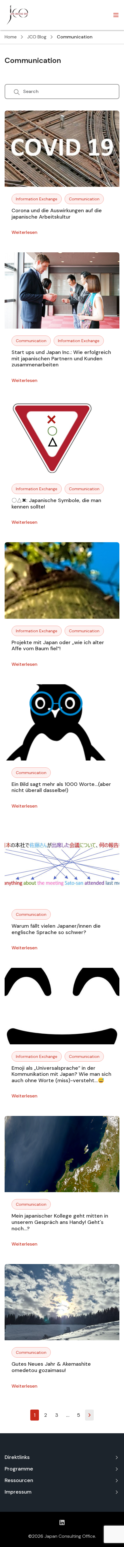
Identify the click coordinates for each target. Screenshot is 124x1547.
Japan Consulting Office (69, 1536)
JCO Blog (36, 37)
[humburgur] (115, 15)
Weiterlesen (24, 232)
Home (11, 37)
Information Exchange (36, 199)
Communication (84, 199)
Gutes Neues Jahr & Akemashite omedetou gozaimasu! (51, 1367)
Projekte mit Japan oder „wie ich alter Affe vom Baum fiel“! (58, 645)
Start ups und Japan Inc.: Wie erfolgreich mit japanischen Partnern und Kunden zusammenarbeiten (61, 358)
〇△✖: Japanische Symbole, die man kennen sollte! (56, 503)
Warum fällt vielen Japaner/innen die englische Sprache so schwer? (56, 929)
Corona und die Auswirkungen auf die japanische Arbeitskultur (57, 213)
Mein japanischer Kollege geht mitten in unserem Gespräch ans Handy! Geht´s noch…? (60, 1222)
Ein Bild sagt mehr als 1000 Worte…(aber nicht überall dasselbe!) (61, 787)
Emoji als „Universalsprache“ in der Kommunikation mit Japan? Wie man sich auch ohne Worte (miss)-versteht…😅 (61, 1074)
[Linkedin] (62, 1522)
